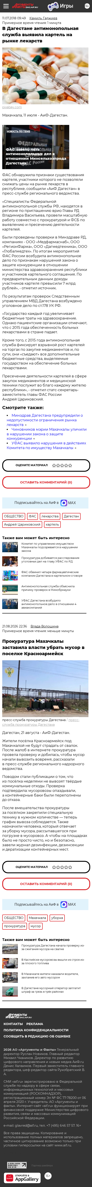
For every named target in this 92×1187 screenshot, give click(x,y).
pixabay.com (12, 107)
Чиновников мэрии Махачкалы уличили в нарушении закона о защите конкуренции (47, 434)
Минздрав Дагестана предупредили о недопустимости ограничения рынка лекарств (45, 420)
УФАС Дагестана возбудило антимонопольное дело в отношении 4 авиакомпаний (48, 604)
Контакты (13, 1024)
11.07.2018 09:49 (14, 18)
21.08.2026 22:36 (14, 626)
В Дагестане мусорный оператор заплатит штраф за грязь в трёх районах (51, 989)
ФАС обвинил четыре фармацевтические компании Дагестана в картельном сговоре (51, 573)
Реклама (34, 1024)
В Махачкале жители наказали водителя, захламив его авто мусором (50, 975)
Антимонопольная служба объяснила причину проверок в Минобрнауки (48, 588)
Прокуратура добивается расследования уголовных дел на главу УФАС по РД (50, 559)
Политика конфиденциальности (36, 1030)
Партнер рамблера (42, 1165)
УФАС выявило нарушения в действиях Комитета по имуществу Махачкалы (46, 445)
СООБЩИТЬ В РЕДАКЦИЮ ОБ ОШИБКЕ (37, 1036)
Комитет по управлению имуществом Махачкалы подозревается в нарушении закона (49, 547)
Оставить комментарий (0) (46, 482)
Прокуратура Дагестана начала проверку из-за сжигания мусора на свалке (53, 947)
